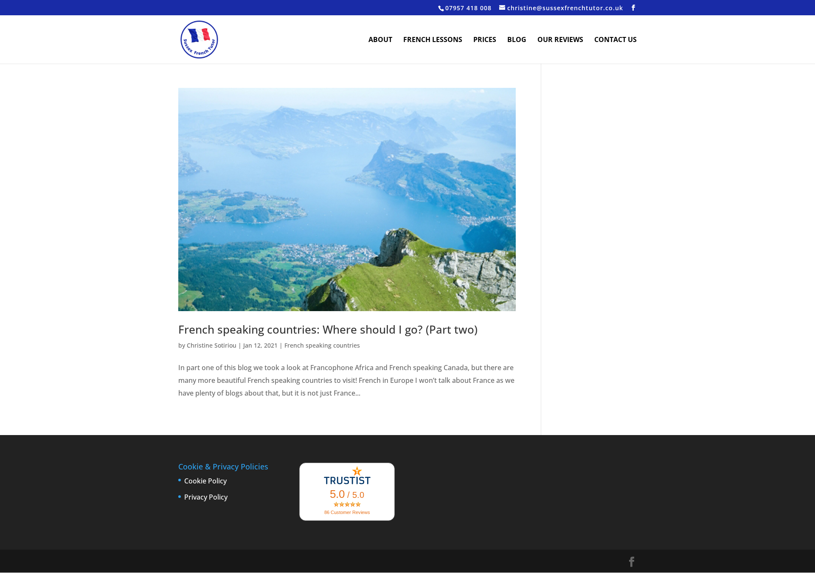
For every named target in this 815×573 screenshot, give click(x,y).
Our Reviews (560, 40)
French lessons (432, 40)
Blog (516, 40)
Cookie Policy (205, 481)
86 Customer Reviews (347, 512)
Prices (484, 40)
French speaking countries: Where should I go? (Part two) (328, 329)
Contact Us (615, 40)
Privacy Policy (206, 497)
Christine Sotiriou (211, 345)
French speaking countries (322, 345)
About (380, 40)
